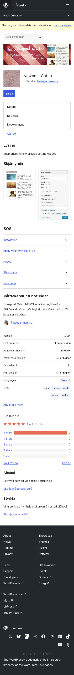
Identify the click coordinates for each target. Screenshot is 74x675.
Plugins (43, 547)
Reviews (12, 115)
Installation (10, 240)
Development (15, 124)
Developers (10, 577)
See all (66, 463)
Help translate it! (63, 25)
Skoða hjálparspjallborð (17, 488)
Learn (6, 565)
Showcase (45, 535)
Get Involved (47, 565)
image (47, 388)
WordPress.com (15, 594)
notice (7, 261)
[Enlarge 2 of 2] (66, 174)
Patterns (44, 554)
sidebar (55, 395)
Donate (45, 577)
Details (11, 106)
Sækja (9, 93)
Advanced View (13, 404)
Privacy (8, 554)
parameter (9, 283)
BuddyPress (12, 612)
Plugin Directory (12, 15)
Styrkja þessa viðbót (16, 514)
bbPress (10, 606)
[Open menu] (68, 5)
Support (8, 571)
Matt (8, 600)
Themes (44, 541)
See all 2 (66, 380)
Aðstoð (11, 133)
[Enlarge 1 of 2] (31, 174)
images (57, 388)
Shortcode (10, 272)
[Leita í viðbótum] (39, 36)
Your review (10, 463)
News (7, 541)
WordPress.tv (13, 583)
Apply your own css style (19, 250)
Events (43, 571)
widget (65, 395)
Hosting (8, 547)
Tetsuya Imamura (47, 81)
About (7, 535)
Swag (44, 583)
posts (66, 388)
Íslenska (17, 628)
